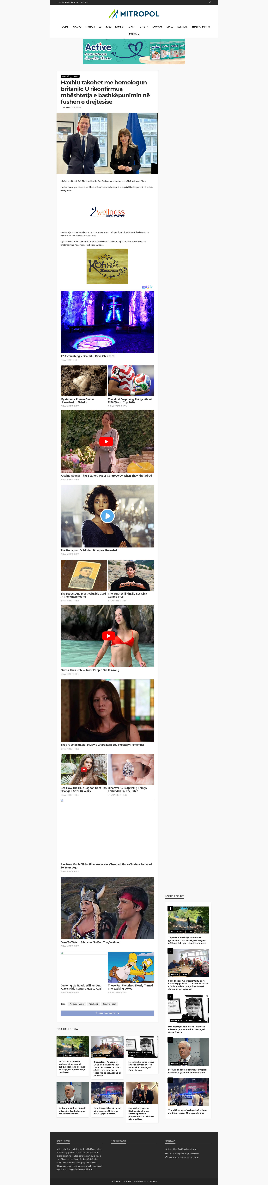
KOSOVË (77, 26)
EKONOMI (157, 26)
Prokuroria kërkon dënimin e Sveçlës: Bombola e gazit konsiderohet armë (72, 1111)
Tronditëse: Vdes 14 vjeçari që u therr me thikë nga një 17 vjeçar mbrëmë (107, 1111)
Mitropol (66, 107)
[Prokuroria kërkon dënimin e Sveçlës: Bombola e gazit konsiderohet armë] (73, 1093)
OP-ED (170, 26)
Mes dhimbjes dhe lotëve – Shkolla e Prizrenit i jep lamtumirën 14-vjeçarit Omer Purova (142, 1066)
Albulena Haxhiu (77, 1004)
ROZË (108, 26)
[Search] (209, 26)
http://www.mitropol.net (188, 1157)
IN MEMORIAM (199, 26)
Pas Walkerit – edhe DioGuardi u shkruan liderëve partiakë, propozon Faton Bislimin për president (141, 1113)
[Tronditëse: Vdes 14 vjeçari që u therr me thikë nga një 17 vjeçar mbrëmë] (107, 1093)
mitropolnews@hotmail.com (187, 1153)
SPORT (132, 26)
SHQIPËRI (90, 26)
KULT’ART (182, 26)
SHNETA (144, 26)
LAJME (65, 26)
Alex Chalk (93, 1004)
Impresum (85, 2)
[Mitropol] (134, 14)
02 (100, 26)
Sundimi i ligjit (109, 1004)
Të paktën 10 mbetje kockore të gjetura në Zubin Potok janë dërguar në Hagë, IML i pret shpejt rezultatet (72, 1067)
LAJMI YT (120, 26)
